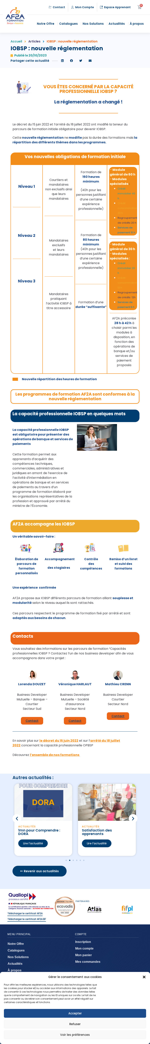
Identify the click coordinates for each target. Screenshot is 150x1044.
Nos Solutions (93, 24)
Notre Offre (45, 24)
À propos (137, 24)
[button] (144, 977)
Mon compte (84, 948)
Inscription (83, 941)
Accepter (75, 1013)
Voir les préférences (75, 1035)
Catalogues (68, 24)
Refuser (75, 1024)
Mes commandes (87, 961)
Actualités (117, 24)
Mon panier (83, 955)
